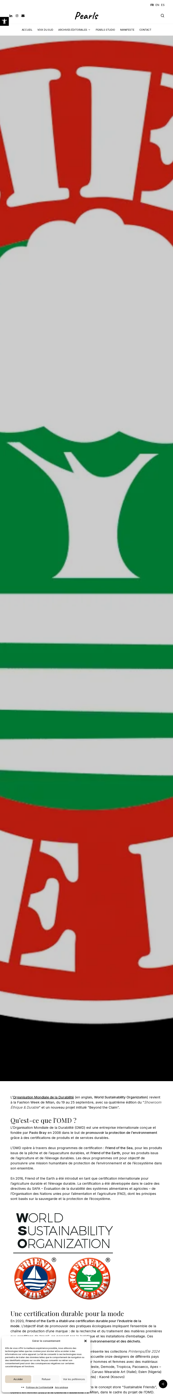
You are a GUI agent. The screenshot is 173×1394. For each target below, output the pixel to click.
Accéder (18, 1379)
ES (163, 5)
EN (157, 5)
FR (152, 5)
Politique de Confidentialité (39, 1387)
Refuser (46, 1379)
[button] (4, 21)
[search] (162, 15)
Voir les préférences (74, 1379)
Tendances (52, 660)
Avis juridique (61, 1387)
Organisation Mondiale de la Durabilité (43, 1097)
